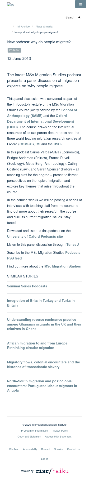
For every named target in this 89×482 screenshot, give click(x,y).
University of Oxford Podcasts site (35, 236)
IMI (38, 144)
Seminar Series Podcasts (27, 286)
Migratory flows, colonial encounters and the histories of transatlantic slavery (43, 364)
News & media (44, 26)
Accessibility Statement (58, 436)
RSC (57, 144)
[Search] (79, 16)
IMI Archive (23, 26)
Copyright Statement (29, 436)
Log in (44, 458)
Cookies (58, 449)
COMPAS (26, 144)
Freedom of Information (34, 430)
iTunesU (72, 244)
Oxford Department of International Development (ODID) (40, 121)
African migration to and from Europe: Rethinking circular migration (38, 345)
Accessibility (30, 449)
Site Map (14, 449)
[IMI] (11, 3)
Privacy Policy (60, 430)
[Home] (11, 26)
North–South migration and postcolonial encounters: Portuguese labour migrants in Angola (42, 386)
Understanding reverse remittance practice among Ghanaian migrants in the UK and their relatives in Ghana (44, 324)
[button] (80, 4)
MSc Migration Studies (62, 266)
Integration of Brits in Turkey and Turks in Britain (41, 303)
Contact (45, 449)
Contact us (73, 449)
